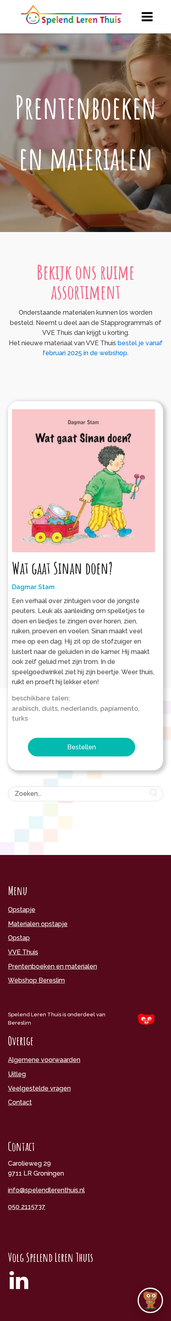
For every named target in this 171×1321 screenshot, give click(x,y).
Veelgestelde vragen (39, 1088)
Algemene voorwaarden (44, 1060)
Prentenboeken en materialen (52, 966)
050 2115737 (26, 1207)
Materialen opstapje (38, 924)
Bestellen (81, 747)
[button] (150, 1300)
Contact (20, 1102)
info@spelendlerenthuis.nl (46, 1190)
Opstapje (21, 909)
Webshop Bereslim (36, 980)
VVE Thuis (23, 952)
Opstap (19, 938)
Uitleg (17, 1074)
